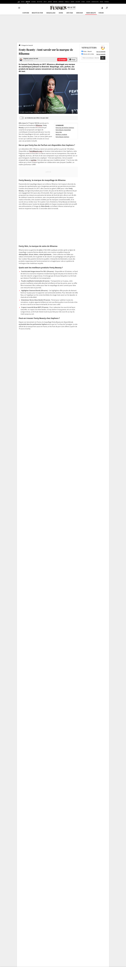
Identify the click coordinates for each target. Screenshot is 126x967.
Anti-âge (69, 13)
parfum (33, 160)
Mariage (61, 2)
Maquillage (50, 13)
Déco (45, 2)
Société (77, 2)
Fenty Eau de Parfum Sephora (65, 127)
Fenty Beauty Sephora (62, 137)
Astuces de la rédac (88, 54)
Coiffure (25, 13)
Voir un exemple (100, 51)
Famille (67, 2)
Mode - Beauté (87, 51)
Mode (23, 2)
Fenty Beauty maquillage (63, 130)
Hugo (101, 2)
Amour (55, 2)
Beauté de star (37, 13)
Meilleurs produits (61, 134)
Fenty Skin (59, 132)
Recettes (39, 2)
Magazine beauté (27, 45)
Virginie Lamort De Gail (30, 58)
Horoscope (95, 2)
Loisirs (88, 2)
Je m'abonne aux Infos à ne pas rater (36, 118)
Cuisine (33, 2)
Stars (83, 2)
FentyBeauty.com (35, 151)
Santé (72, 2)
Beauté (28, 2)
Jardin (50, 2)
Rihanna (39, 125)
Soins (61, 13)
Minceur (79, 13)
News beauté (91, 13)
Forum (106, 2)
